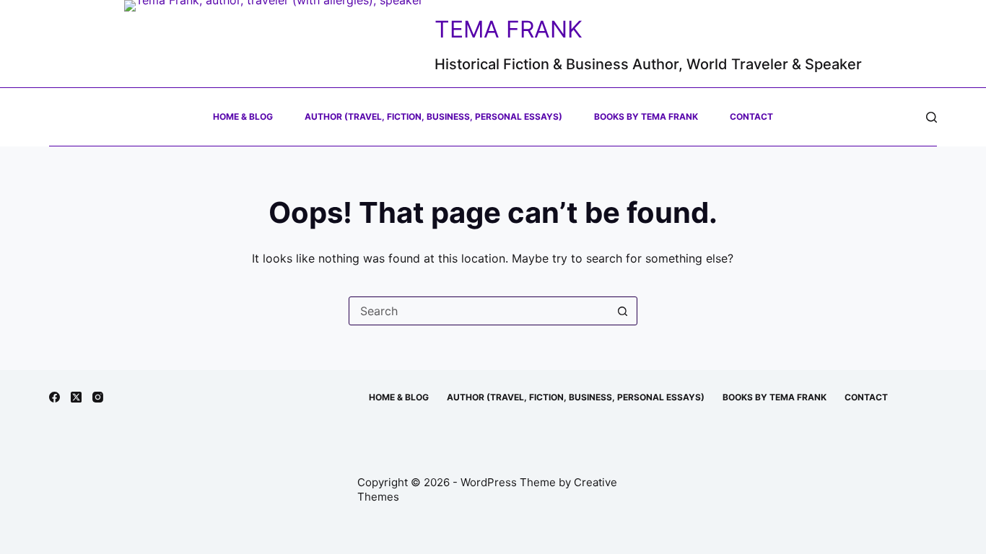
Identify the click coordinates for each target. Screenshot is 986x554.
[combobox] (479, 310)
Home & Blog (243, 116)
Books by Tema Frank (646, 116)
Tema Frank (509, 29)
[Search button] (623, 311)
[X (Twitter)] (76, 397)
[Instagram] (97, 397)
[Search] (931, 117)
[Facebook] (54, 397)
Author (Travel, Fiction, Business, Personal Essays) (433, 116)
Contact (751, 116)
